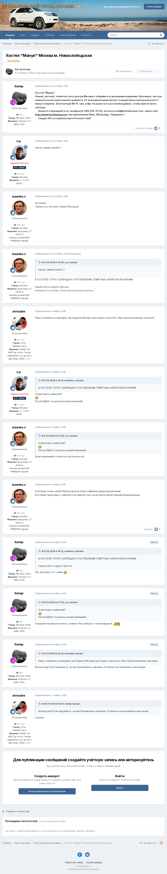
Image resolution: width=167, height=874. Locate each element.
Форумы (10, 35)
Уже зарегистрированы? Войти (122, 6)
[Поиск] (161, 35)
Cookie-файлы (94, 862)
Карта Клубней (68, 35)
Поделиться (125, 71)
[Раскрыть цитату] (39, 262)
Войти (120, 788)
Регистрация (154, 6)
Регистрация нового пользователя (47, 791)
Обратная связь (74, 862)
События (49, 35)
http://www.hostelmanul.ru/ (51, 114)
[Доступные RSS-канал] (161, 843)
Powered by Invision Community (83, 869)
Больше (86, 35)
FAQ (23, 35)
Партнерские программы (50, 72)
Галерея (34, 35)
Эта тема (148, 35)
